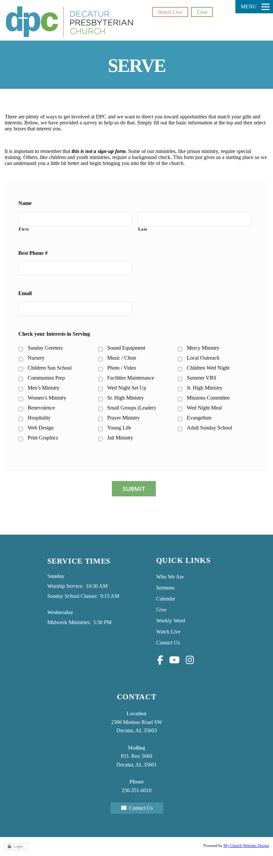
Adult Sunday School (209, 427)
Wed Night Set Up (126, 388)
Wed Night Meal (204, 408)
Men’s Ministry (44, 388)
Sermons (165, 588)
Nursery (36, 358)
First (24, 229)
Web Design (41, 427)
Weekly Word (170, 620)
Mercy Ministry (203, 348)
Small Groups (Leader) (131, 408)
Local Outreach (203, 358)
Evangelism (199, 418)
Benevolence (41, 408)
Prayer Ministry (123, 418)
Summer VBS (201, 378)
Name (25, 203)
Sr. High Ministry (125, 398)
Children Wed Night (208, 368)
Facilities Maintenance (130, 378)
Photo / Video (121, 368)
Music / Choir (121, 358)
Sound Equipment (126, 348)
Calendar (165, 598)
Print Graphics (43, 437)
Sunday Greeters (45, 348)
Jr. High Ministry (204, 388)
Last (142, 229)
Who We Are (170, 577)
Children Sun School (50, 368)
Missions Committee (208, 398)
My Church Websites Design (246, 845)
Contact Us (168, 642)
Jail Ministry (120, 437)
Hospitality (39, 418)
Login (18, 846)
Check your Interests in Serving (54, 334)
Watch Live (170, 12)
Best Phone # (33, 253)
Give (202, 12)
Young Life (119, 427)
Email (25, 293)
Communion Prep (46, 378)
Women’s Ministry (47, 398)
